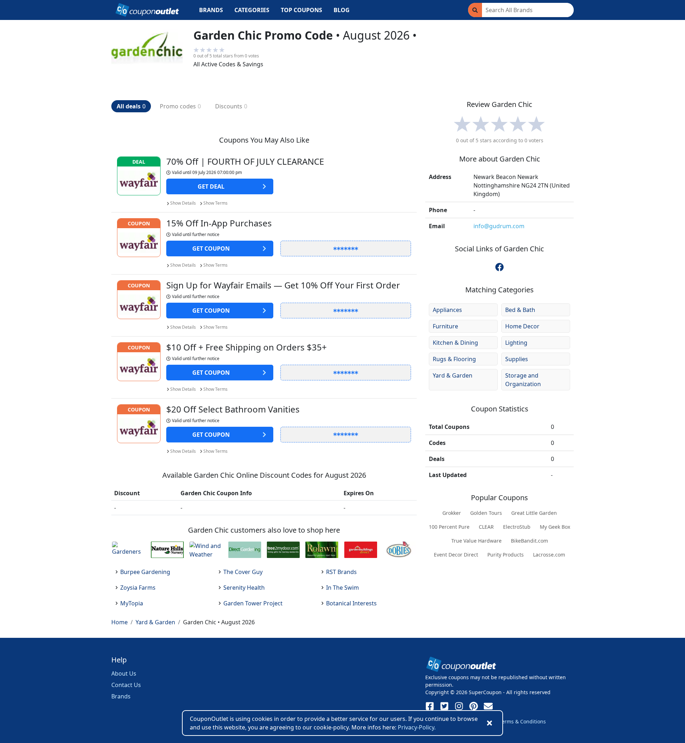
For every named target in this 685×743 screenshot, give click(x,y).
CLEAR (486, 526)
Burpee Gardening (145, 572)
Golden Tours (486, 512)
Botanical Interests (351, 603)
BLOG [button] (342, 10)
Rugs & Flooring (454, 359)
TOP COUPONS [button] (301, 10)
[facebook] (499, 267)
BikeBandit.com (529, 540)
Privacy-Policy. (417, 727)
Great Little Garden (534, 512)
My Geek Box (555, 526)
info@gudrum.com (498, 226)
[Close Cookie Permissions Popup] (489, 723)
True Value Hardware (476, 540)
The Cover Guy (243, 572)
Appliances (447, 310)
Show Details (183, 203)
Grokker (451, 512)
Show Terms (215, 203)
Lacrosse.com (549, 554)
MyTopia (131, 603)
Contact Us (126, 685)
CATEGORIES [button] (251, 10)
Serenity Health (244, 587)
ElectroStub (517, 526)
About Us (123, 673)
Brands (121, 696)
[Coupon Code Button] (345, 248)
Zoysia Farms (138, 587)
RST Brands (341, 572)
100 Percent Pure (449, 526)
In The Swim (342, 587)
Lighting (516, 343)
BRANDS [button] (211, 10)
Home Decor (522, 326)
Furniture (445, 326)
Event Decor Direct (456, 554)
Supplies (516, 359)
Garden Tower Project (253, 603)
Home (119, 622)
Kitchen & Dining (455, 343)
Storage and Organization (523, 380)
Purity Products (505, 554)
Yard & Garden (452, 375)
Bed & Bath (520, 310)
